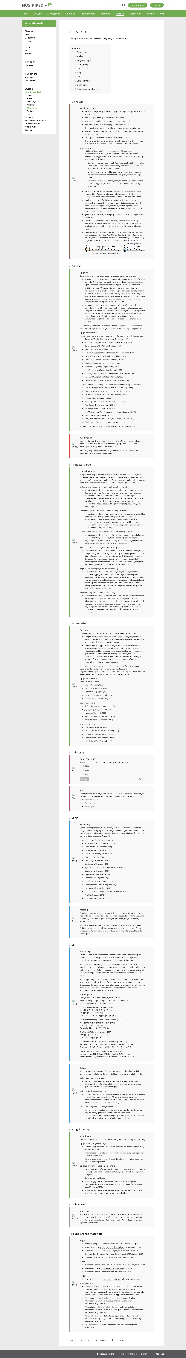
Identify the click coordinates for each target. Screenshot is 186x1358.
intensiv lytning (114, 441)
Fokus (29, 98)
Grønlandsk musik (33, 123)
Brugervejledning (105, 1353)
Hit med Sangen (91, 799)
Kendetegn (31, 101)
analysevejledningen (135, 282)
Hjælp (121, 1353)
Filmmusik (29, 117)
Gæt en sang (90, 803)
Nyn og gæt (89, 806)
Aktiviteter (32, 108)
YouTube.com (92, 1316)
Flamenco (29, 41)
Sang (79, 72)
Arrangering (53, 13)
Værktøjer (135, 13)
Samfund (105, 13)
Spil (78, 76)
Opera (27, 47)
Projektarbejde (84, 60)
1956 (87, 770)
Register (30, 111)
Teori (25, 13)
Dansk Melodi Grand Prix (108, 1298)
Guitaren (28, 130)
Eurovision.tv (90, 1286)
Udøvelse (70, 13)
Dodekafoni (30, 37)
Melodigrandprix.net (93, 1324)
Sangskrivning (83, 80)
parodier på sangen (116, 223)
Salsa (27, 50)
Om (162, 13)
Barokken (29, 65)
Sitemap (132, 1353)
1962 (87, 774)
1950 (87, 766)
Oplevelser (82, 84)
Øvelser (150, 13)
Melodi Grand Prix (33, 92)
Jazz (26, 44)
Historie (120, 13)
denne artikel (121, 543)
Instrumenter (88, 13)
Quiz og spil (82, 68)
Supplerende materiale (87, 89)
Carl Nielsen (30, 80)
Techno (28, 53)
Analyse (37, 13)
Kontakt (160, 1353)
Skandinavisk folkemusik (35, 120)
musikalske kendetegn (119, 1153)
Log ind (156, 5)
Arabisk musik (31, 126)
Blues (27, 34)
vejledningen (99, 642)
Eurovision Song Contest (108, 1307)
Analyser (30, 104)
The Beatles (30, 77)
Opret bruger (137, 5)
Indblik (30, 95)
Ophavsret (146, 1353)
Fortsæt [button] (84, 779)
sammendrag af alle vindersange (127, 191)
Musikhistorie (34, 23)
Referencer (32, 114)
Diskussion (82, 52)
